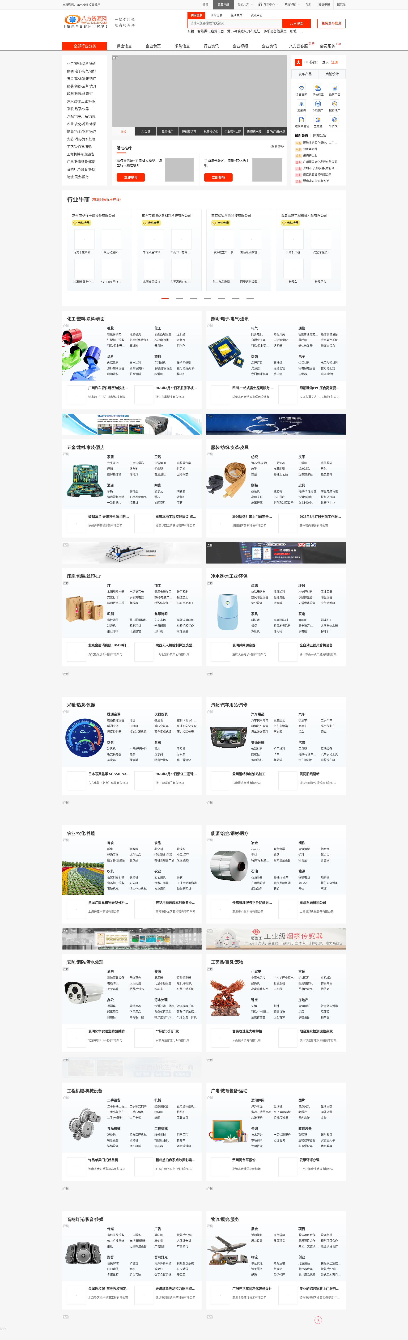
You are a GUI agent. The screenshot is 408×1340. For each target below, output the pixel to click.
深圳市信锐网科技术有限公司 (318, 168)
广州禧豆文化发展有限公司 (316, 162)
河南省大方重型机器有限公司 (106, 1169)
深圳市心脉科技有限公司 (248, 911)
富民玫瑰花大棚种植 (247, 1031)
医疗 (93, 131)
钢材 (85, 131)
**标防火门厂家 (167, 1031)
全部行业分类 (84, 46)
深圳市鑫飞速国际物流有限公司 (95, 215)
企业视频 (240, 46)
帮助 (308, 4)
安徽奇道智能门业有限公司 (173, 1040)
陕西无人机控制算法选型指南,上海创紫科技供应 (191, 645)
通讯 (93, 71)
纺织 (78, 86)
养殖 (85, 124)
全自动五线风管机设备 (316, 645)
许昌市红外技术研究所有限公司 (304, 215)
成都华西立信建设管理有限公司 (175, 525)
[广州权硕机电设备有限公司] (276, 434)
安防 (70, 139)
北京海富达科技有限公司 (229, 215)
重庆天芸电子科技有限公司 (249, 654)
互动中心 (269, 4)
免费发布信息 (331, 23)
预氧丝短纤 (306, 149)
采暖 (70, 109)
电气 (85, 71)
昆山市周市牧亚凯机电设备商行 (165, 215)
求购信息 (182, 46)
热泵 (78, 109)
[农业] (83, 866)
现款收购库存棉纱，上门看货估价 (318, 143)
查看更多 (277, 146)
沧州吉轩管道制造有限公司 (105, 525)
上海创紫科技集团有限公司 (173, 654)
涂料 (85, 63)
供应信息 (124, 46)
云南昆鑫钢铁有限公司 (246, 783)
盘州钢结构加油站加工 (248, 774)
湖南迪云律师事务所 (312, 181)
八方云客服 (298, 46)
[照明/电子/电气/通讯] (227, 352)
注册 (334, 62)
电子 (78, 71)
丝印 (85, 94)
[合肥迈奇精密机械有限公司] (132, 1206)
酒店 (93, 79)
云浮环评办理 (309, 1160)
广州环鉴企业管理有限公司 (317, 1169)
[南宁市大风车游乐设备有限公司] (276, 1206)
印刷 (70, 94)
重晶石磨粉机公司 (313, 902)
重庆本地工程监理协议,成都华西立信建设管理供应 (192, 516)
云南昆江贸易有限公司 (246, 1040)
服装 (70, 86)
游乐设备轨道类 (275, 31)
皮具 (93, 86)
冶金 (78, 131)
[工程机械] (83, 1124)
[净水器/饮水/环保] (227, 609)
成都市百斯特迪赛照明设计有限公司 (255, 397)
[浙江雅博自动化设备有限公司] (132, 1077)
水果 (93, 124)
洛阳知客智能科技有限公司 (249, 525)
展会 (78, 177)
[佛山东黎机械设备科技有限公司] (132, 434)
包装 (78, 94)
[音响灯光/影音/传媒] (83, 1252)
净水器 (72, 101)
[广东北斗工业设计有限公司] (132, 562)
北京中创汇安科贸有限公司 (105, 1040)
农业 (70, 124)
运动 (92, 162)
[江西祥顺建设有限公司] (132, 948)
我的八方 (243, 4)
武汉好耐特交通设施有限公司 (318, 783)
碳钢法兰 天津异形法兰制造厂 (110, 516)
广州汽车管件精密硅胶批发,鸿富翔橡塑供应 (120, 388)
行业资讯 (211, 46)
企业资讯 (269, 46)
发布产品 (305, 74)
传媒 (92, 169)
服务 (85, 177)
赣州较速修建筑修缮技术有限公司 (321, 1040)
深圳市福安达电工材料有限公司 (319, 397)
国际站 (341, 4)
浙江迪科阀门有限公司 (170, 783)
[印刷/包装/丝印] (83, 609)
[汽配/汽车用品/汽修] (227, 738)
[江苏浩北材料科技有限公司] (276, 691)
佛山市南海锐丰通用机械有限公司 (321, 654)
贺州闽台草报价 (243, 1160)
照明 (70, 71)
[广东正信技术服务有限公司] (276, 562)
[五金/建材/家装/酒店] (83, 480)
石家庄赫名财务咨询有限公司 (174, 1169)
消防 (78, 139)
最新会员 (301, 135)
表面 (93, 63)
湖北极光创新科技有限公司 (105, 654)
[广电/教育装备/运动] (227, 1124)
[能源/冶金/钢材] (227, 866)
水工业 (83, 101)
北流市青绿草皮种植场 (246, 1169)
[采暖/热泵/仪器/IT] (83, 738)
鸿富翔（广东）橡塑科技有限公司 (109, 397)
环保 (92, 101)
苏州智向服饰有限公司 (314, 525)
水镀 (190, 31)
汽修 (92, 116)
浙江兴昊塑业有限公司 (170, 397)
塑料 (78, 63)
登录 (205, 4)
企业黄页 (153, 46)
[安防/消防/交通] (83, 995)
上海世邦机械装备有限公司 (317, 911)
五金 (70, 79)
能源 (70, 131)
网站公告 (319, 135)
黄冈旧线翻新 (309, 774)
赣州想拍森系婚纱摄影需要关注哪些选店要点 (189, 1160)
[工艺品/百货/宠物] (227, 995)
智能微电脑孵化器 (210, 31)
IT (91, 94)
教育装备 (81, 162)
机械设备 (87, 154)
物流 (70, 177)
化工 (70, 63)
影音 (84, 169)
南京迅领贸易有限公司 (314, 175)
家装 (85, 79)
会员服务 (327, 46)
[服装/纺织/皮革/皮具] (227, 480)
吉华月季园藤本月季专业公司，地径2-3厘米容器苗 (193, 902)
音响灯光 (73, 169)
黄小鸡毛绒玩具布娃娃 (243, 31)
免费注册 (223, 4)
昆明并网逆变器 (243, 645)
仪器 (85, 109)
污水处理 (88, 139)
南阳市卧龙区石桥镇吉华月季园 (175, 911)
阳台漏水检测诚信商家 (316, 1031)
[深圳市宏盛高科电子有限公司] (276, 948)
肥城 (293, 31)
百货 (81, 146)
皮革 (85, 86)
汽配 (70, 116)
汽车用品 (81, 116)
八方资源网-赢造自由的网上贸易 (100, 21)
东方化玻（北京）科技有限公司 (108, 783)
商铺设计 (332, 74)
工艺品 (72, 146)
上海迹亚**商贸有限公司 (103, 911)
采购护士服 (306, 156)
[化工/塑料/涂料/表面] (83, 352)
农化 (78, 124)
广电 (70, 162)
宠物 (88, 146)
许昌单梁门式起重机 (103, 1160)
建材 (78, 79)
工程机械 (73, 154)
